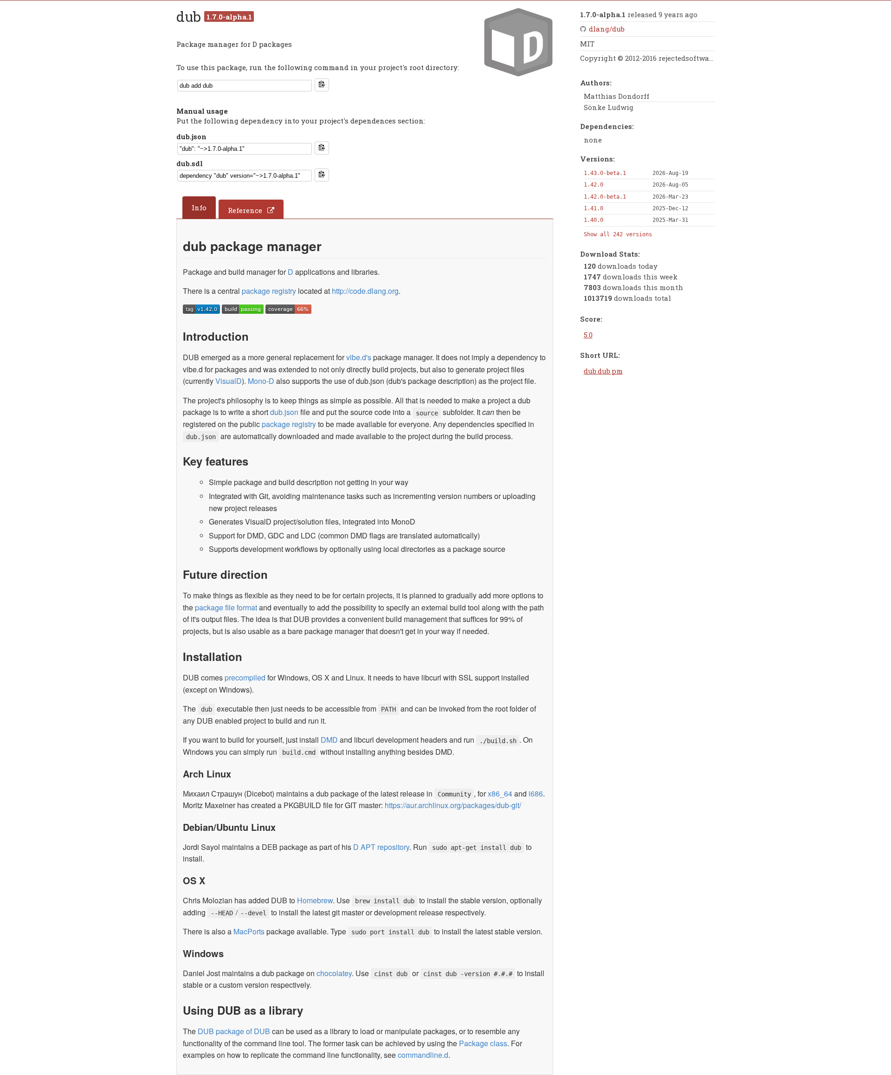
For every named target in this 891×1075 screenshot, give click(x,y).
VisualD (228, 381)
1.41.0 (593, 208)
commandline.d (423, 1054)
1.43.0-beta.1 (605, 173)
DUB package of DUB (234, 1031)
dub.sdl (189, 163)
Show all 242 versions (618, 234)
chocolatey (334, 973)
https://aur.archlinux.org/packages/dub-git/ (453, 805)
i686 (536, 793)
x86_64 (500, 793)
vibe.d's (358, 357)
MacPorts (249, 931)
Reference (245, 210)
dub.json (191, 136)
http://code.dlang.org (365, 290)
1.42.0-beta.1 (605, 197)
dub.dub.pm (603, 371)
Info (199, 207)
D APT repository (381, 847)
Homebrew (315, 900)
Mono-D (261, 381)
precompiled (245, 677)
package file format (226, 607)
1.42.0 (593, 184)
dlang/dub (607, 28)
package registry (269, 290)
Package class (483, 1043)
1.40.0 (593, 220)
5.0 (588, 334)
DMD (329, 739)
